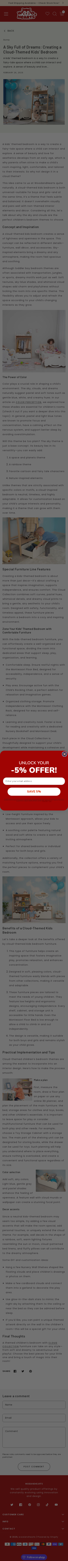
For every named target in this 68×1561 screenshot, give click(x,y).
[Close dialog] (64, 754)
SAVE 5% (34, 792)
